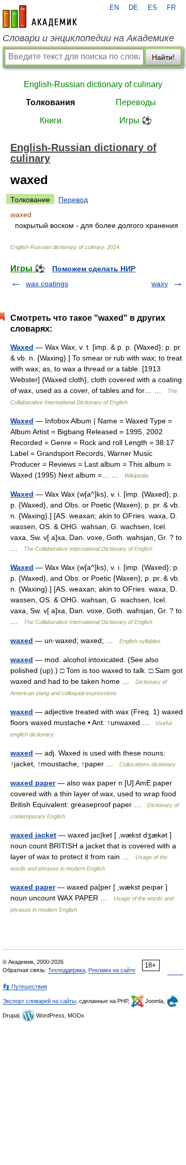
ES (152, 7)
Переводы (136, 102)
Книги (50, 120)
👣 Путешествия (25, 986)
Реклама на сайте (111, 970)
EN (114, 7)
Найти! (163, 57)
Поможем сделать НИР (93, 269)
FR (171, 7)
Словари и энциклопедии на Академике (88, 38)
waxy (159, 284)
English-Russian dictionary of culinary (93, 84)
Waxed (22, 347)
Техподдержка (66, 970)
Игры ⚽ (135, 120)
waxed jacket (33, 835)
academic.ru (40, 16)
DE (133, 7)
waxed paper (32, 783)
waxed (21, 640)
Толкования (50, 102)
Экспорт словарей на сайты (39, 1001)
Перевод (73, 199)
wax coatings (47, 284)
